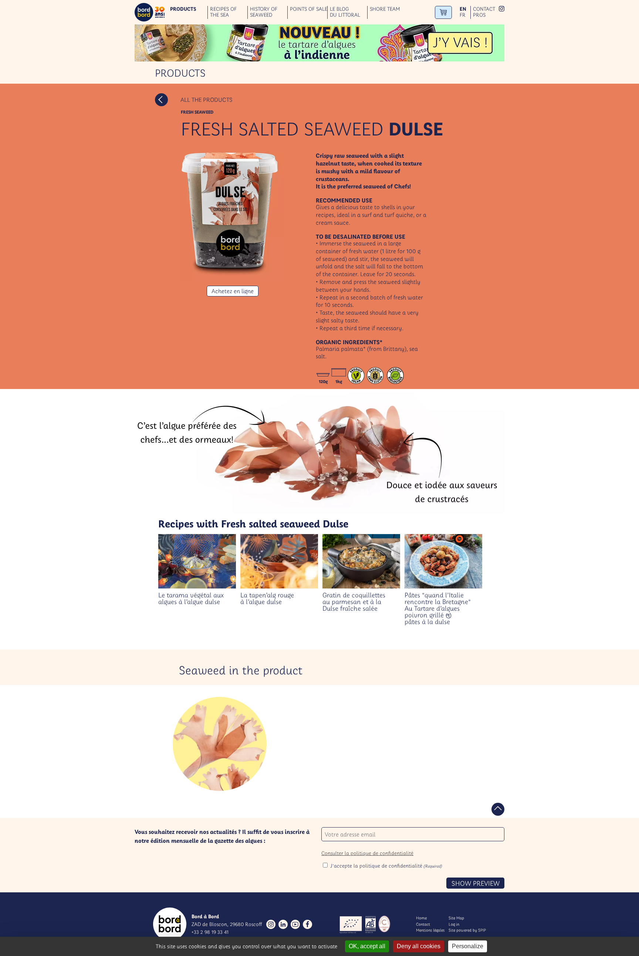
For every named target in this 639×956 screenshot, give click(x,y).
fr (463, 15)
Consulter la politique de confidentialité (367, 853)
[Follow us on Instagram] (270, 924)
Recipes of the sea (223, 12)
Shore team (385, 9)
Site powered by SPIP (467, 930)
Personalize (467, 946)
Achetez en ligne (233, 291)
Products (183, 9)
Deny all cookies (418, 946)
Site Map (456, 917)
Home (421, 917)
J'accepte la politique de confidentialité (386, 865)
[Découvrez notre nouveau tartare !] (319, 42)
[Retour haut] (497, 809)
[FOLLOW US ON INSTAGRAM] (501, 9)
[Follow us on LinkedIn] (283, 924)
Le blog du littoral (345, 12)
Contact (484, 9)
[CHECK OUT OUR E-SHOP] (443, 12)
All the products (206, 99)
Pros (479, 15)
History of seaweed (263, 12)
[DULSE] (220, 744)
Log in (454, 924)
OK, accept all (367, 946)
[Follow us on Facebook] (307, 924)
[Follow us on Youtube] (295, 924)
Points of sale (308, 9)
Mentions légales (430, 930)
